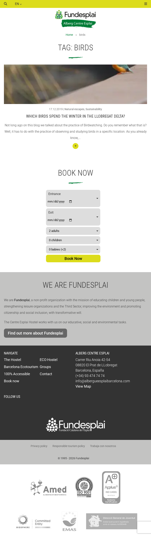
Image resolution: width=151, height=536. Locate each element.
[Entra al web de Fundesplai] (75, 431)
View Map (83, 386)
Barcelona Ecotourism (21, 367)
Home (69, 34)
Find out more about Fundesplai (35, 333)
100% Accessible (17, 374)
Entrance (54, 194)
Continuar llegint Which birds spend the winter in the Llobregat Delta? (75, 146)
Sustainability (94, 109)
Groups (45, 367)
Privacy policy (39, 446)
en (17, 4)
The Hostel (12, 360)
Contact (46, 374)
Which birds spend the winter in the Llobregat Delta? (75, 116)
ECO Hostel (48, 360)
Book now (11, 381)
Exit (50, 212)
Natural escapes (74, 109)
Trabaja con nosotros (103, 446)
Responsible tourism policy (68, 446)
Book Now (73, 258)
